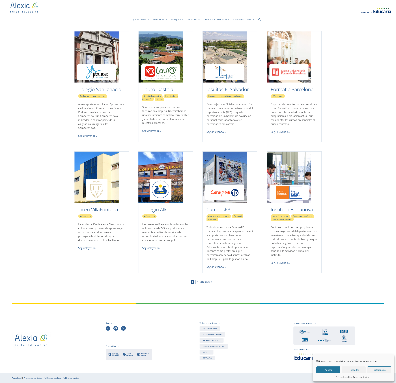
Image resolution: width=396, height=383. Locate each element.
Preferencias (379, 370)
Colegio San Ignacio (99, 89)
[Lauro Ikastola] (160, 33)
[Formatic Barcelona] (289, 33)
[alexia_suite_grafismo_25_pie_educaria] (305, 353)
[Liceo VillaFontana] (96, 153)
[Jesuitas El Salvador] (225, 33)
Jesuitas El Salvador (228, 89)
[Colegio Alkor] (160, 153)
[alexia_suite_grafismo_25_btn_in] (108, 327)
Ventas (160, 99)
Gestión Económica (152, 96)
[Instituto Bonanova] (289, 153)
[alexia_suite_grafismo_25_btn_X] (123, 327)
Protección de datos (361, 377)
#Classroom (278, 96)
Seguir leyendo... (87, 135)
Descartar (354, 370)
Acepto (328, 370)
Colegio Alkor (156, 209)
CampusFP (218, 209)
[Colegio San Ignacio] (96, 33)
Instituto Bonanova (292, 209)
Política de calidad (71, 377)
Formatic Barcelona (292, 89)
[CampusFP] (225, 153)
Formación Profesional (282, 219)
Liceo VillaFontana (98, 209)
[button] (259, 19)
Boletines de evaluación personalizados (225, 96)
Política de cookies (344, 377)
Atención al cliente (280, 216)
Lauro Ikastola (157, 89)
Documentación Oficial (302, 216)
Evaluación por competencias (92, 96)
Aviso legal (17, 377)
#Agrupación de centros (218, 216)
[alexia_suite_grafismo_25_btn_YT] (115, 327)
